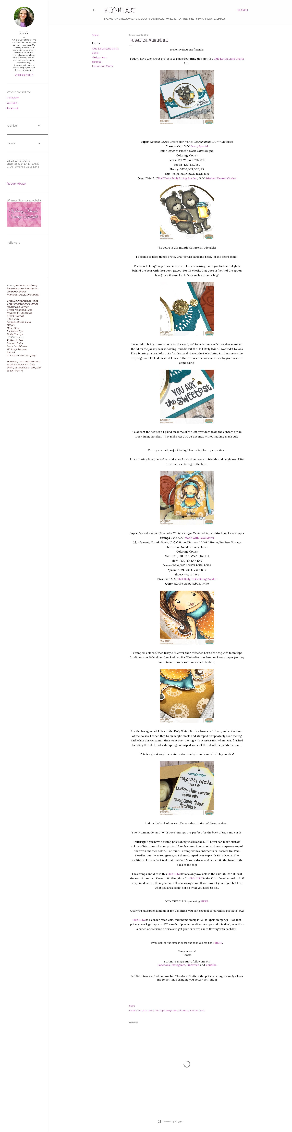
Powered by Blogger (173, 1121)
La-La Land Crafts (102, 66)
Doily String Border (184, 178)
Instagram (13, 97)
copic (95, 53)
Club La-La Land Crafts (105, 48)
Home (108, 18)
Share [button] (95, 35)
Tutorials (156, 18)
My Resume (124, 18)
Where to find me (180, 18)
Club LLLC (174, 874)
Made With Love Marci (199, 537)
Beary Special (199, 146)
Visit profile (24, 75)
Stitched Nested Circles (220, 178)
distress (96, 61)
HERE (204, 901)
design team (99, 57)
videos (141, 18)
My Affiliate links (210, 18)
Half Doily (164, 178)
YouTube (12, 103)
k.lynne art (120, 10)
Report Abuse (16, 183)
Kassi (24, 33)
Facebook (163, 965)
